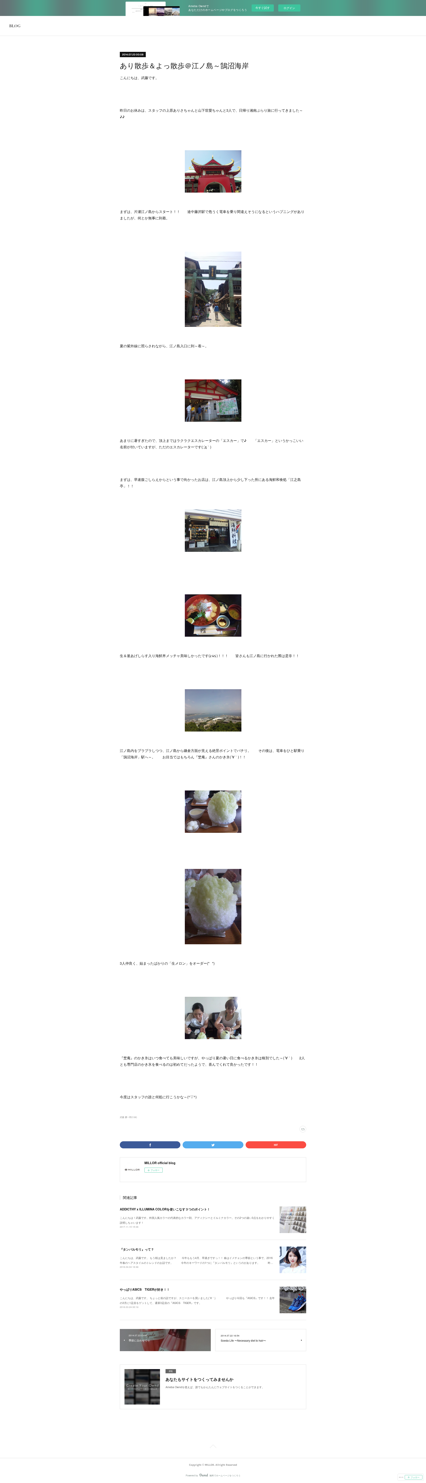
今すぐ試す (262, 8)
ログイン (289, 8)
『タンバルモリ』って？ (137, 1249)
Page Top (213, 1447)
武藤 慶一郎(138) (128, 1117)
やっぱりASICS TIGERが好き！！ (145, 1289)
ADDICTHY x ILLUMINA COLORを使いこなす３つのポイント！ (165, 1209)
